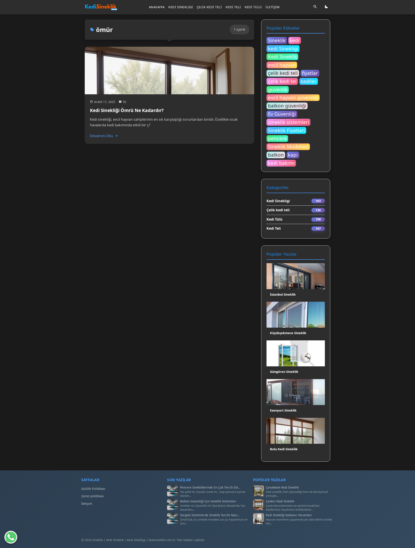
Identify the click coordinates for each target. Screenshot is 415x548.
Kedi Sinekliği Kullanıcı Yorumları (289, 515)
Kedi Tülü (253, 7)
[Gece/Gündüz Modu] (326, 7)
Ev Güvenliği (282, 114)
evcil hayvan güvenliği (293, 97)
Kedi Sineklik (282, 56)
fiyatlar (310, 73)
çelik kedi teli (283, 73)
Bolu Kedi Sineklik (284, 449)
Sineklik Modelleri (288, 146)
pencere (277, 138)
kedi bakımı (281, 163)
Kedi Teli (233, 7)
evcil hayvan (282, 65)
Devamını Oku (101, 135)
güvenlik (277, 89)
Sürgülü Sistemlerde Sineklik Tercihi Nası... (210, 515)
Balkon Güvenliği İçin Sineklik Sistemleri (208, 501)
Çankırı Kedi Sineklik (280, 501)
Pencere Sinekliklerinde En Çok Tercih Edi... (210, 487)
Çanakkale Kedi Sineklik (282, 487)
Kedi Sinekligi (180, 7)
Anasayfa (157, 7)
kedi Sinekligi (283, 48)
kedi (294, 40)
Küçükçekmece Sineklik (288, 333)
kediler (308, 81)
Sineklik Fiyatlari (286, 130)
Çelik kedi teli (209, 7)
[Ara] (315, 7)
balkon (276, 155)
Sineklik (277, 40)
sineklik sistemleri (288, 122)
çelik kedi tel (282, 81)
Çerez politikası (92, 496)
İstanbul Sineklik (283, 294)
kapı (293, 155)
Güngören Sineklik (284, 372)
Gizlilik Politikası (93, 489)
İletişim (272, 7)
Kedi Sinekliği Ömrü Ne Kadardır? (127, 110)
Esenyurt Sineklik (283, 410)
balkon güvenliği (287, 106)
